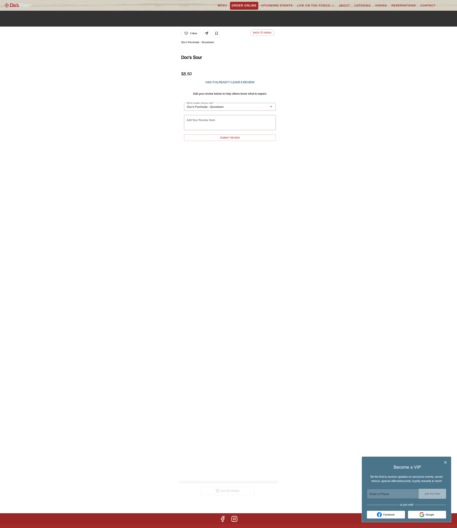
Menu (222, 5)
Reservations (403, 5)
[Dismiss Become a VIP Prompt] (445, 462)
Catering (363, 5)
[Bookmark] (216, 33)
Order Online (244, 5)
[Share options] (206, 33)
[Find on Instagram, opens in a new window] (234, 519)
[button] (315, 5)
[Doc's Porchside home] (28, 5)
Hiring (381, 5)
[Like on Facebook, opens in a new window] (222, 519)
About (344, 5)
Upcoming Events (277, 5)
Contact (428, 5)
